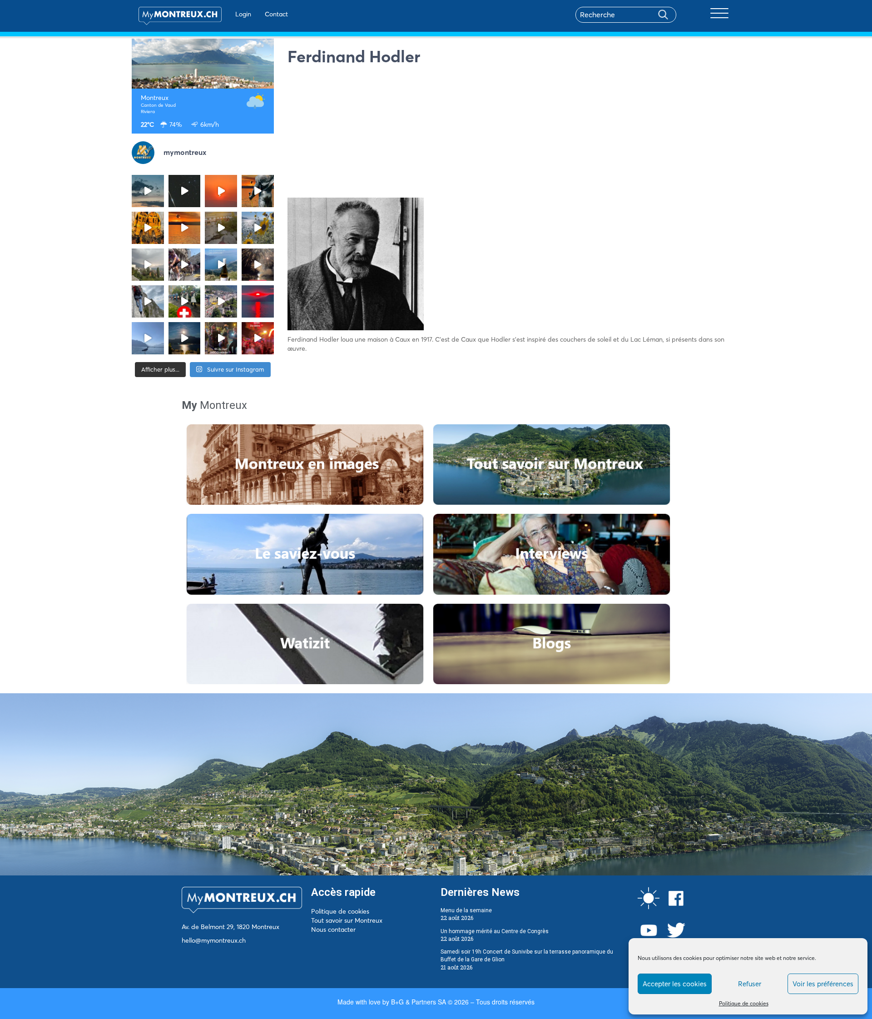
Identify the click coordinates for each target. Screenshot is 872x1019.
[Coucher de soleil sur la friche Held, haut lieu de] (221, 228)
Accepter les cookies (675, 983)
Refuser (749, 983)
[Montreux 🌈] (258, 338)
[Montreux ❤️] (221, 338)
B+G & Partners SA (418, 1001)
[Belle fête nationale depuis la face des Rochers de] (148, 301)
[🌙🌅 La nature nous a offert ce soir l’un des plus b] (221, 191)
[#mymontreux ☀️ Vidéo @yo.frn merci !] (221, 301)
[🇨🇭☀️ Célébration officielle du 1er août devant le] (184, 301)
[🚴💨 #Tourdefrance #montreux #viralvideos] (184, 265)
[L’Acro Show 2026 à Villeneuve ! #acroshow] (148, 191)
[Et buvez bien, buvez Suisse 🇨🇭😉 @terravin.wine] (221, 265)
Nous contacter (333, 929)
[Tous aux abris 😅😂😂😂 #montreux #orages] (148, 265)
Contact (276, 14)
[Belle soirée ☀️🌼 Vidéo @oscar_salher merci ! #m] (258, 228)
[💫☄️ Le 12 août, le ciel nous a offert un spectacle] (184, 191)
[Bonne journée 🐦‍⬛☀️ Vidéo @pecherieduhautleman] (148, 338)
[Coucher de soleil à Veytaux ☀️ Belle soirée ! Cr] (258, 301)
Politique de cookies (743, 1003)
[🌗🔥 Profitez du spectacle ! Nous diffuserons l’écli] (258, 191)
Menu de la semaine (466, 910)
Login (243, 14)
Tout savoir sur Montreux (346, 920)
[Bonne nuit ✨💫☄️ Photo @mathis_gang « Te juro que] (184, 338)
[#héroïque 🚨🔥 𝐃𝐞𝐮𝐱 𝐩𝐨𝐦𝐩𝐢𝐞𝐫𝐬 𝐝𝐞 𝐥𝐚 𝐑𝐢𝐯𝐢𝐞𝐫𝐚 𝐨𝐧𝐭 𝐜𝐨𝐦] (148, 228)
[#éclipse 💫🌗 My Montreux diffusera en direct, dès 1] (184, 228)
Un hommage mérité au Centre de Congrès (495, 931)
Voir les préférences (823, 983)
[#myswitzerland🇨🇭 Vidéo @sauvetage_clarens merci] (258, 265)
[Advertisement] (514, 134)
